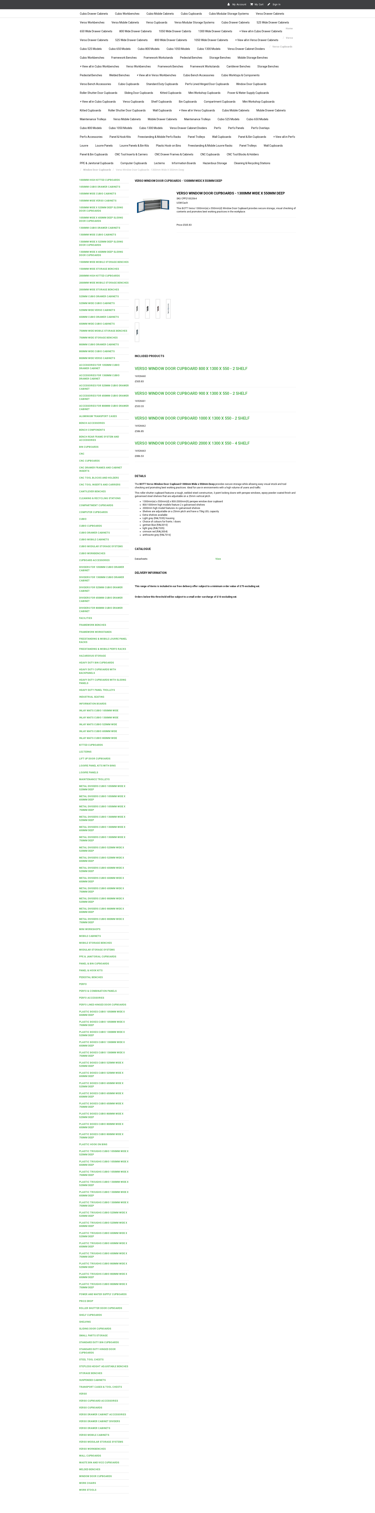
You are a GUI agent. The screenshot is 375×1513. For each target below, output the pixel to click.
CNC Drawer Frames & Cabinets (174, 154)
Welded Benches (119, 75)
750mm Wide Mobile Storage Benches (103, 330)
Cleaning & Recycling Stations (252, 163)
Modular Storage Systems (97, 949)
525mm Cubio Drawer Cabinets (99, 296)
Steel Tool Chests (91, 1359)
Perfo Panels (236, 128)
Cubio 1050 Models (178, 48)
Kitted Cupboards (170, 92)
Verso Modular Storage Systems (194, 22)
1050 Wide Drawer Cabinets (211, 40)
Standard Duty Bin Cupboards (99, 1342)
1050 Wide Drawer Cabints (175, 31)
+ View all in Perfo (284, 136)
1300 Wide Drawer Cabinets (215, 31)
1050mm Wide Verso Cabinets (97, 200)
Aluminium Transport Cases (98, 416)
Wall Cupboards (162, 110)
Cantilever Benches (238, 66)
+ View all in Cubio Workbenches (99, 66)
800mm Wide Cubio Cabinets (97, 351)
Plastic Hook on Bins (93, 1144)
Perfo (217, 128)
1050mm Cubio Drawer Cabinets (99, 186)
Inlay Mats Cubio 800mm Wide (98, 738)
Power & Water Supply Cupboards (248, 92)
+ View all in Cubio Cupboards (98, 101)
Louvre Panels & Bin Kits (134, 145)
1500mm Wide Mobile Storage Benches (104, 262)
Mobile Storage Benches (253, 57)
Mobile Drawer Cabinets (271, 110)
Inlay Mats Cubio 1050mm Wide (98, 710)
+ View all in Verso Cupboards (197, 110)
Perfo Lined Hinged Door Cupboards (207, 84)
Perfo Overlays (260, 128)
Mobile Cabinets (90, 936)
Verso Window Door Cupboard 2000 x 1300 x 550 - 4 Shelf (192, 443)
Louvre (84, 145)
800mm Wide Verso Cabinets (97, 358)
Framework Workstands (158, 57)
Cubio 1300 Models (209, 48)
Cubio (83, 519)
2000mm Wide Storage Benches (99, 289)
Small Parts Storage (93, 1335)
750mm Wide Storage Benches (98, 337)
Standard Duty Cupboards (162, 84)
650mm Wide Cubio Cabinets (97, 323)
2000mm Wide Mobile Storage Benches (104, 282)
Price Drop (86, 1301)
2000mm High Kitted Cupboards (99, 275)
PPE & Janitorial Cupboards (96, 163)
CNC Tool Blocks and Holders (99, 477)
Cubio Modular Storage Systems (229, 13)
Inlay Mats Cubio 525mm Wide (98, 724)
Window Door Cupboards (251, 84)
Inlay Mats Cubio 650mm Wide (98, 731)
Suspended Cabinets (92, 1380)
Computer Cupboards (134, 163)
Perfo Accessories (91, 136)
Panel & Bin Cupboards (252, 136)
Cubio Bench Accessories (198, 75)
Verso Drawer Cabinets (270, 13)
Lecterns (159, 163)
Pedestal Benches (191, 57)
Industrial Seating (91, 697)
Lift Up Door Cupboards (94, 758)
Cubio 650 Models (120, 48)
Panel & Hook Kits (120, 136)
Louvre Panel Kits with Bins (97, 765)
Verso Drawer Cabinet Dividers (246, 48)
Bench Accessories (92, 423)
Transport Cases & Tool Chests (100, 1387)
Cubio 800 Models (149, 48)
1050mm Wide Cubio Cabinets (97, 193)
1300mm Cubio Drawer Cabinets (99, 228)
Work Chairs (87, 1483)
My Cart (259, 4)
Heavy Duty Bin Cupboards (96, 662)
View (218, 559)
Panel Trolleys (196, 136)
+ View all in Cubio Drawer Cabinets (260, 31)
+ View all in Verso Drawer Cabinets (256, 40)
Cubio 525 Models (91, 48)
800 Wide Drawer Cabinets (135, 31)
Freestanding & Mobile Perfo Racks (159, 136)
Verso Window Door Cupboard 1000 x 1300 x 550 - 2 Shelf (192, 418)
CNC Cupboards (210, 154)
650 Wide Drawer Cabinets (96, 31)
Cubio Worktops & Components (240, 75)
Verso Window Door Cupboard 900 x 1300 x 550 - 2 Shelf (191, 393)
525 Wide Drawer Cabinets (273, 22)
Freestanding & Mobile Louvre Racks (210, 145)
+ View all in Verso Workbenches (156, 75)
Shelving (85, 1322)
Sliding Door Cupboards (138, 92)
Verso (83, 1393)
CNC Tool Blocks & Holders (243, 154)
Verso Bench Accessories (95, 84)
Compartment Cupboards (220, 101)
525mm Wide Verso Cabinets (97, 310)
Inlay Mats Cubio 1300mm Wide (98, 717)
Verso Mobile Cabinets (125, 22)
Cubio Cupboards (191, 13)
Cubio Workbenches (127, 13)
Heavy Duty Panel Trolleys (97, 690)
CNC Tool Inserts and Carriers (99, 484)
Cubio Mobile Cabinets (160, 13)
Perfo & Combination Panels (98, 991)
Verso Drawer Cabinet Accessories (102, 1414)
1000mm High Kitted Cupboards (99, 180)
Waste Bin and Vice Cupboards (99, 1462)
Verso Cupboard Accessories (98, 1400)
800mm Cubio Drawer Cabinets (99, 344)
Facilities (85, 618)
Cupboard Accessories (94, 560)
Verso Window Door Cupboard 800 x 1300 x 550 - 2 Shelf (191, 368)
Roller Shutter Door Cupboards (98, 92)
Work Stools (87, 1490)
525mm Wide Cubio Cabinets (97, 303)
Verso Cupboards (156, 22)
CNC (81, 453)
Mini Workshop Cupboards (204, 92)
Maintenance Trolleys (93, 119)
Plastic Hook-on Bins (168, 145)
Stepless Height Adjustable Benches (103, 1366)
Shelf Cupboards (161, 101)
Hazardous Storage (215, 163)
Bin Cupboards (188, 101)
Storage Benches (220, 57)
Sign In (276, 4)
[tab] (104, 180)
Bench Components (92, 430)
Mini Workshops (89, 929)
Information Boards (184, 163)
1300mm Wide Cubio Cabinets (97, 234)
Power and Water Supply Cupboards (103, 1294)
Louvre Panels (104, 145)
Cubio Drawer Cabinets (94, 13)
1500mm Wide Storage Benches (99, 269)
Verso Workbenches (92, 22)
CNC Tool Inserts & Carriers (131, 154)
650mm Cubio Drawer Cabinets (99, 317)
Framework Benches (124, 57)
